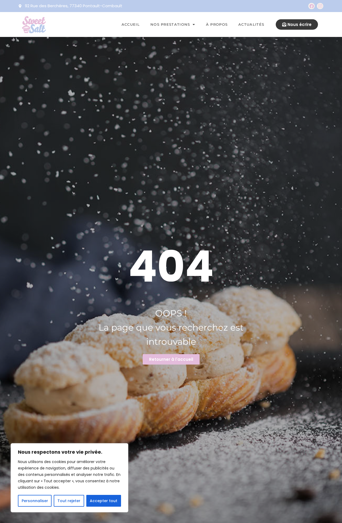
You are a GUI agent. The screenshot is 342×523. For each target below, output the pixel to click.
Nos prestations (170, 24)
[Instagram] (320, 6)
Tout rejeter (68, 500)
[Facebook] (311, 6)
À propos (217, 24)
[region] (69, 477)
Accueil (131, 24)
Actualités (251, 24)
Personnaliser (35, 500)
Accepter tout (103, 500)
